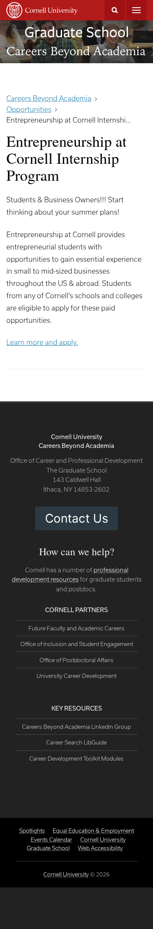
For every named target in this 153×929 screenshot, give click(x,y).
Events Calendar (51, 839)
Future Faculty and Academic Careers (76, 628)
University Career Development (76, 675)
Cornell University (66, 874)
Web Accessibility (100, 848)
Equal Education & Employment (93, 830)
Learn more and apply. (42, 342)
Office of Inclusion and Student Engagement (76, 644)
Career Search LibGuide (76, 742)
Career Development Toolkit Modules (76, 758)
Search (115, 10)
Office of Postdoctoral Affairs (76, 660)
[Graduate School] (76, 31)
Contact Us (76, 518)
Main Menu (136, 10)
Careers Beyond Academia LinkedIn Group (76, 726)
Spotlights (32, 830)
